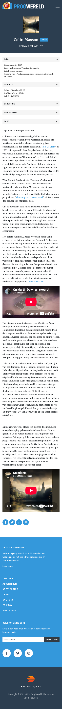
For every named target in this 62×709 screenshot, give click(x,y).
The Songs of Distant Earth (29, 197)
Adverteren (9, 584)
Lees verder (7, 566)
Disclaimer (9, 611)
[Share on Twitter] (12, 522)
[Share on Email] (26, 522)
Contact (7, 578)
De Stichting (10, 589)
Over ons (8, 600)
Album (44, 40)
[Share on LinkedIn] (19, 522)
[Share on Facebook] (5, 522)
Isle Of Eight (48, 146)
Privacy (7, 605)
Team (5, 594)
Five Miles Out (36, 281)
